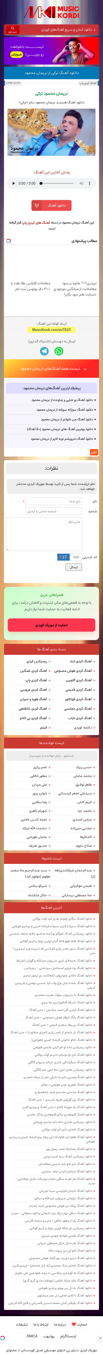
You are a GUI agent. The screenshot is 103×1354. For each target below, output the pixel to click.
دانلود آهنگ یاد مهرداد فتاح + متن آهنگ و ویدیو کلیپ (57, 1107)
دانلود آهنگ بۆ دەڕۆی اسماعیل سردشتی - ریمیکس (58, 968)
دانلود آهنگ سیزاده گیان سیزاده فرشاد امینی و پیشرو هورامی (52, 926)
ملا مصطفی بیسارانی (77, 895)
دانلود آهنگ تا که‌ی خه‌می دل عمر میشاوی (64, 1295)
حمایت (79, 1324)
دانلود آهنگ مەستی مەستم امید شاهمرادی (63, 1092)
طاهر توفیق (84, 785)
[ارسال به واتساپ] (58, 351)
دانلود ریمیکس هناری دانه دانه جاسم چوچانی (62, 1122)
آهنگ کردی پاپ (88, 83)
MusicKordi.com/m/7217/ (51, 330)
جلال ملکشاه (37, 895)
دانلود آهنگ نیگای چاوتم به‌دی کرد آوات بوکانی (62, 918)
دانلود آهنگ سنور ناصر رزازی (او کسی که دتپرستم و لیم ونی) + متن (53, 951)
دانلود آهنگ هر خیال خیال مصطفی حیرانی (64, 1243)
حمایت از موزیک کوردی (51, 625)
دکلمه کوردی (83, 728)
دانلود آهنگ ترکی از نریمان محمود (51, 72)
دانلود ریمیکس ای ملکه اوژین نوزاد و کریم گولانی (61, 1228)
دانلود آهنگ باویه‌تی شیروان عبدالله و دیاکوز (63, 1198)
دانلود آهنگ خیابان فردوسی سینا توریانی (65, 1191)
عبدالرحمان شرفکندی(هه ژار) (74, 873)
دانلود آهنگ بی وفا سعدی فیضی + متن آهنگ (62, 1025)
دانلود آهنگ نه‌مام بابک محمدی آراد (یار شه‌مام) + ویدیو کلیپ (52, 1265)
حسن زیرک (84, 767)
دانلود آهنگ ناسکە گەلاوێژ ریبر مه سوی (66, 1002)
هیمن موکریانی (81, 886)
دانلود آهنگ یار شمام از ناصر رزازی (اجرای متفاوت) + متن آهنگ (51, 1032)
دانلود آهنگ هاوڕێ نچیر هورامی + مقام (66, 1084)
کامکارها (86, 837)
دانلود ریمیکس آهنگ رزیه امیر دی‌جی (68, 1156)
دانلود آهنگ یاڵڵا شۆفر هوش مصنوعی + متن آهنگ (58, 1017)
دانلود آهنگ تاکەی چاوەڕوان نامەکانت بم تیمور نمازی (57, 975)
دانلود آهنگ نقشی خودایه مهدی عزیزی (67, 1235)
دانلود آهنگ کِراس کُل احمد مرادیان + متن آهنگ (60, 1010)
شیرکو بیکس (37, 886)
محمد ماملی (83, 776)
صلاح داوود (84, 846)
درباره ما (60, 1324)
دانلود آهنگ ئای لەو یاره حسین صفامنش (65, 1164)
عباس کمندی (82, 820)
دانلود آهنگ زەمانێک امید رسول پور (69, 1149)
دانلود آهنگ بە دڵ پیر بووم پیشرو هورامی (65, 1288)
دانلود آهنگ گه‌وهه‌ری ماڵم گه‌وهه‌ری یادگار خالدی (59, 1114)
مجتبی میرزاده (81, 828)
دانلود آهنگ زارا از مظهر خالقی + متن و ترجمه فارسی (58, 1220)
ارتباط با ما (41, 1324)
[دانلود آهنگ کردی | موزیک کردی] (51, 12)
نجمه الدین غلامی (34, 820)
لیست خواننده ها (51, 743)
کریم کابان (84, 802)
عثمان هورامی (37, 837)
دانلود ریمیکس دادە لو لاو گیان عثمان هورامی (62, 1047)
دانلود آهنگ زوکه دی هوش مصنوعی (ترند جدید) (60, 1205)
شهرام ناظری (38, 811)
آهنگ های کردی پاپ (36, 223)
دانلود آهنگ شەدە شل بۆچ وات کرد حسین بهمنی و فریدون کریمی (55, 985)
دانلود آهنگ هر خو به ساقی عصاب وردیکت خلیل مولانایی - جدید (55, 1181)
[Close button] (100, 1338)
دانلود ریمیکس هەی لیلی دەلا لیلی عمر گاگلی (63, 1069)
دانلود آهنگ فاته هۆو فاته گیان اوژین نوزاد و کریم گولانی (56, 941)
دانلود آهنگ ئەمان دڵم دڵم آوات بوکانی (67, 1129)
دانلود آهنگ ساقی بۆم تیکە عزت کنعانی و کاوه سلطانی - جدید (51, 1213)
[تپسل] (2, 1338)
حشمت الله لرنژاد (34, 828)
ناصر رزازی (40, 767)
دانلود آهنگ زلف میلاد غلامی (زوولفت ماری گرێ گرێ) (57, 1280)
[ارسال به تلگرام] (44, 351)
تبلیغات (22, 1324)
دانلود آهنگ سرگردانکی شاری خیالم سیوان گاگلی (60, 1062)
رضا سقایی (39, 802)
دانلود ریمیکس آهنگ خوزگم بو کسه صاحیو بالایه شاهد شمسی (50, 933)
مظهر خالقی (38, 776)
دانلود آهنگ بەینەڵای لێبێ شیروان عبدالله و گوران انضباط (54, 960)
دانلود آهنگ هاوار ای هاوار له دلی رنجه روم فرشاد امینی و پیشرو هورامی (52, 1139)
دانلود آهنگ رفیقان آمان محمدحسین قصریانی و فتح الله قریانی (50, 1303)
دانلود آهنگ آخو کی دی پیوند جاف (70, 1250)
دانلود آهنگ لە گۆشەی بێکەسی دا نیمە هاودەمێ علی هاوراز (53, 1273)
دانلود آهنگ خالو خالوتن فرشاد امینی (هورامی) (62, 1040)
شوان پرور (40, 793)
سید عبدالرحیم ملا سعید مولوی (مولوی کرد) (30, 873)
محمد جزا (85, 811)
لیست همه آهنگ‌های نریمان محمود (50, 368)
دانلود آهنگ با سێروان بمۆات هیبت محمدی (63, 995)
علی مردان (39, 785)
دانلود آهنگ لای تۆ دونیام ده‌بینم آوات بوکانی (63, 1054)
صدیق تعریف (37, 846)
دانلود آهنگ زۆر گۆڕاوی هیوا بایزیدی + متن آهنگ (60, 1099)
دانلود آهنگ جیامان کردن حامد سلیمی (67, 1171)
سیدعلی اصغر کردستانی (75, 793)
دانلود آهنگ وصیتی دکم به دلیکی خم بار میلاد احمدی (57, 1077)
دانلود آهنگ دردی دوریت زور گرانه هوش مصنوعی (60, 1258)
